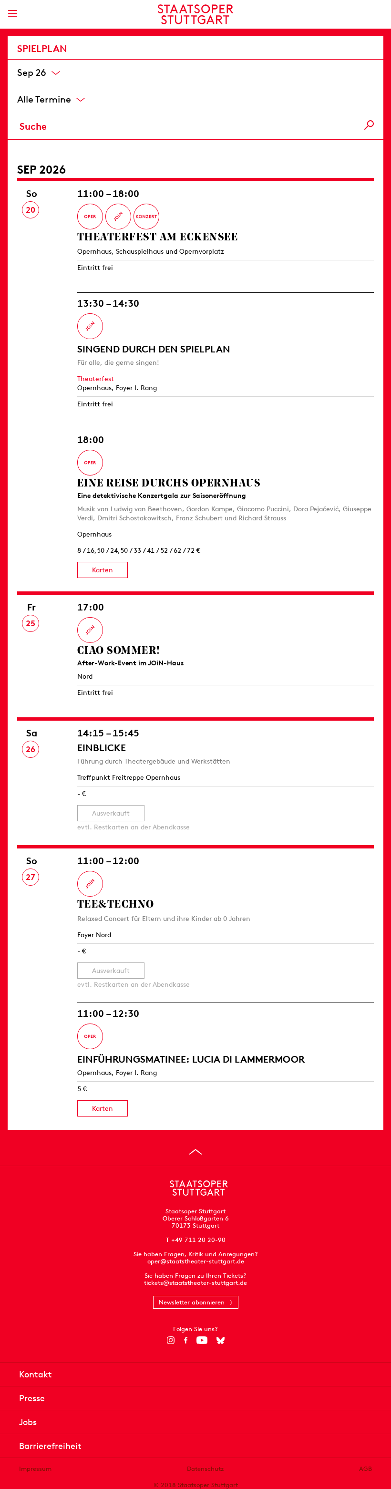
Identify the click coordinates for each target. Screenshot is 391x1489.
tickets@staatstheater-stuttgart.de (195, 1283)
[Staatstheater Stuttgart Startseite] (196, 14)
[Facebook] (185, 1340)
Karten (102, 570)
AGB (365, 1469)
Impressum (35, 1469)
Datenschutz (205, 1469)
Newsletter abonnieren (192, 1302)
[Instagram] (171, 1340)
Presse (32, 1398)
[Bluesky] (220, 1340)
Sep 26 (31, 71)
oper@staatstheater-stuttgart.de (195, 1261)
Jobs (28, 1422)
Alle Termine (44, 98)
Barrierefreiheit (50, 1445)
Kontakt (35, 1374)
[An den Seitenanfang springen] (195, 1151)
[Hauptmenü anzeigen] (12, 13)
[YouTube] (201, 1340)
